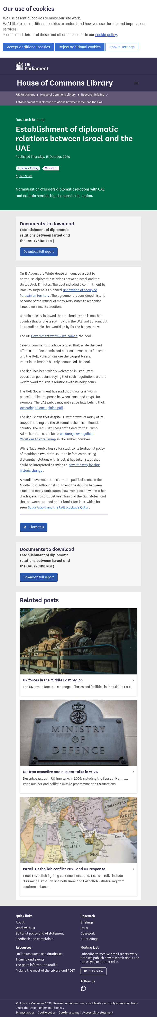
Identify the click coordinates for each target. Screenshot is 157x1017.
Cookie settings (122, 47)
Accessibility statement (97, 1012)
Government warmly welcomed (54, 336)
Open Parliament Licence (46, 1008)
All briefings (89, 939)
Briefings (87, 922)
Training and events (30, 959)
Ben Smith (26, 176)
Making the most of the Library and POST (45, 970)
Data (84, 928)
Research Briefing (92, 94)
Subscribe (95, 971)
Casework (88, 933)
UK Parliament (25, 94)
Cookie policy (46, 1012)
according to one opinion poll (41, 408)
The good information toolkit (37, 965)
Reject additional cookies (80, 47)
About (20, 922)
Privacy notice (25, 1012)
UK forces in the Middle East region (53, 680)
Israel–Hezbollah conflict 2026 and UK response (64, 869)
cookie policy (106, 35)
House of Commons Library (65, 83)
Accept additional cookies (28, 47)
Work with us (25, 928)
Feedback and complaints (34, 939)
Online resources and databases (39, 954)
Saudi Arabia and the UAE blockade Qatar (58, 507)
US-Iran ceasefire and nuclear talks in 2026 (60, 772)
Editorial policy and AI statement (40, 933)
